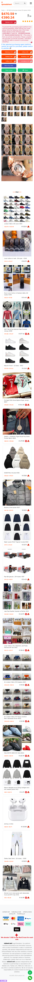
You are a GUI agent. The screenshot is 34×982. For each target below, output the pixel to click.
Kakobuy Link (9, 52)
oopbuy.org (6, 908)
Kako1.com (16, 910)
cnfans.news (27, 912)
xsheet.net (6, 912)
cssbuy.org (7, 910)
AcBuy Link (9, 61)
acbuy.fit (12, 914)
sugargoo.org (17, 908)
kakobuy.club (16, 912)
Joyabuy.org (26, 910)
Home (3, 10)
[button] (3, 89)
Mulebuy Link (25, 56)
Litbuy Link (25, 52)
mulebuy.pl (21, 914)
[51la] (3, 981)
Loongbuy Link (25, 61)
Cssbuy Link (8, 56)
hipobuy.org (28, 908)
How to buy (8, 70)
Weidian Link (9, 22)
